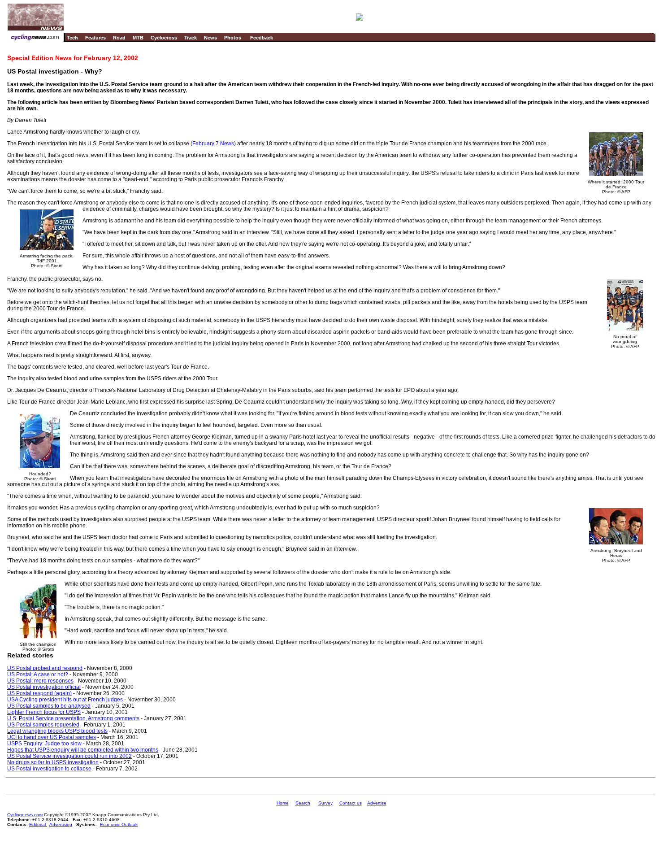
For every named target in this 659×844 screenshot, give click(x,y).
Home (283, 802)
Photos (232, 37)
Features (95, 37)
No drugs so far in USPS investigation (53, 762)
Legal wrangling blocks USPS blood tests (57, 731)
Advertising (60, 824)
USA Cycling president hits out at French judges (65, 699)
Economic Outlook (119, 824)
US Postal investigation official (44, 687)
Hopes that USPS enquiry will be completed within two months (82, 750)
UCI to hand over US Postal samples (51, 737)
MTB (138, 37)
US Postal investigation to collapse (49, 769)
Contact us (350, 802)
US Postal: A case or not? (37, 674)
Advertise (376, 802)
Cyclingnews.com (25, 814)
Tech (72, 37)
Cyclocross (164, 37)
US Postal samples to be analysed (49, 706)
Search (302, 802)
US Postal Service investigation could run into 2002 (69, 756)
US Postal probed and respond (44, 668)
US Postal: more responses (40, 681)
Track (190, 37)
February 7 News (213, 143)
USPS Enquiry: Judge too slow (44, 743)
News (210, 37)
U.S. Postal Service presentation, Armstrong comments (73, 718)
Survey (325, 802)
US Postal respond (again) (39, 693)
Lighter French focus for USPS (44, 712)
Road (119, 37)
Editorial (38, 824)
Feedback (261, 37)
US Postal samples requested (43, 725)
